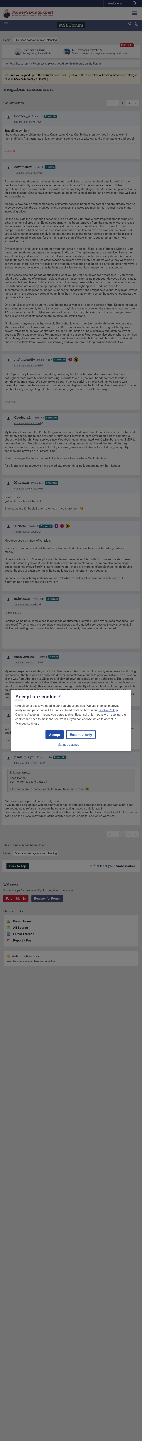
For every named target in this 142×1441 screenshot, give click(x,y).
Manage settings (68, 744)
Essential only (81, 734)
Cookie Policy (108, 710)
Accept (54, 734)
